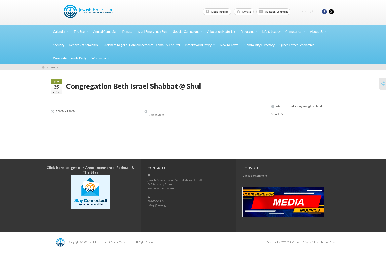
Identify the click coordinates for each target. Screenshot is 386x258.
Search (305, 11)
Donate (246, 11)
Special (186, 31)
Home (43, 67)
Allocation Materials (221, 31)
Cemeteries (293, 31)
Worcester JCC (102, 58)
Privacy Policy (310, 242)
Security (58, 45)
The (79, 31)
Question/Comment (276, 11)
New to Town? (230, 45)
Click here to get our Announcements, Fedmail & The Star (141, 45)
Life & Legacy (271, 31)
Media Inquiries (220, 11)
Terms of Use (328, 242)
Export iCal (277, 114)
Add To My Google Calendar (306, 106)
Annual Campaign (105, 31)
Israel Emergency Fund (152, 31)
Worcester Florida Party (70, 58)
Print (278, 106)
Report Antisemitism (83, 45)
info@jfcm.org (157, 205)
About (316, 31)
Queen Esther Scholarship (296, 45)
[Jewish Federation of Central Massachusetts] (89, 12)
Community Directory (259, 45)
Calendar (54, 67)
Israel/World (198, 45)
